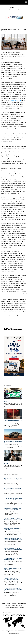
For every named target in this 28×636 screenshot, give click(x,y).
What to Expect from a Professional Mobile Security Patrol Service (12, 489)
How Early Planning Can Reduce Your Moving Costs (12, 529)
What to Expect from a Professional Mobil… (12, 400)
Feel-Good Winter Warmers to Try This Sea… (13, 421)
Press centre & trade (9, 607)
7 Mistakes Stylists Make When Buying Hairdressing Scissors (13, 559)
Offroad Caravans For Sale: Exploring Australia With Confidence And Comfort (13, 539)
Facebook (14, 603)
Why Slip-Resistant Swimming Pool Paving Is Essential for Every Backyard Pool (13, 589)
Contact (24, 603)
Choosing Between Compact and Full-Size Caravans (13, 569)
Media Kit (22, 607)
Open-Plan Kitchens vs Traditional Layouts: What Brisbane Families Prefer (13, 549)
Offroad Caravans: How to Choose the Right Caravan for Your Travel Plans (13, 479)
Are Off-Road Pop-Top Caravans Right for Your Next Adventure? (13, 499)
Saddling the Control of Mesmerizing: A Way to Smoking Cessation (13, 30)
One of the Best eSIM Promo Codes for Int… (12, 462)
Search (16, 607)
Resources (8, 605)
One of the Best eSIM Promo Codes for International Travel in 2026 (12, 509)
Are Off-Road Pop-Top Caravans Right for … (13, 442)
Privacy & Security (6, 603)
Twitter (19, 603)
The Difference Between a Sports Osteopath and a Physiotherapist (11, 578)
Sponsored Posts (19, 605)
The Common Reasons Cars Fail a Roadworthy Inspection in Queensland (13, 519)
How (13, 605)
